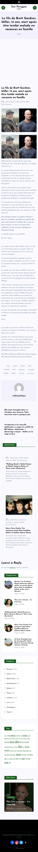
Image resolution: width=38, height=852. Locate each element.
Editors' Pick (11, 678)
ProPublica (30, 754)
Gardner (22, 369)
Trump (27, 758)
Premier (24, 754)
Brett (23, 366)
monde (12, 750)
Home (19, 34)
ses (8, 758)
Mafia (7, 751)
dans (12, 742)
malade (31, 369)
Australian (9, 522)
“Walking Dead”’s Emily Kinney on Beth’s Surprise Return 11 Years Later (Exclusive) (18, 614)
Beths (21, 458)
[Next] (32, 777)
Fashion (9, 688)
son (16, 759)
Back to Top (19, 848)
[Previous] (28, 777)
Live (27, 747)
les (20, 746)
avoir (29, 735)
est (27, 742)
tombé (22, 373)
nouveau (20, 751)
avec (25, 735)
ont (30, 750)
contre (6, 742)
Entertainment (11, 683)
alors (5, 735)
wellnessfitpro (9, 102)
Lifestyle (9, 698)
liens (23, 747)
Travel (9, 712)
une (6, 762)
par (5, 754)
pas (8, 754)
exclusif (6, 747)
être (30, 366)
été (10, 762)
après (15, 366)
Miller (7, 373)
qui (5, 758)
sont (20, 758)
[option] (17, 797)
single (10, 758)
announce (23, 520)
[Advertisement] (19, 63)
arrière (18, 735)
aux (21, 735)
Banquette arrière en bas (16, 738)
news (8, 702)
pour (18, 754)
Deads (26, 458)
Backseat (6, 738)
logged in (13, 567)
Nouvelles (26, 750)
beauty (25, 738)
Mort (14, 373)
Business (9, 669)
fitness (11, 747)
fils (15, 369)
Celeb (17, 102)
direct (21, 742)
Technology (10, 707)
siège (14, 758)
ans (9, 366)
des (17, 742)
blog (28, 738)
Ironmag (15, 747)
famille (7, 369)
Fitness (9, 693)
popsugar (12, 754)
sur (23, 758)
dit (25, 742)
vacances (31, 373)
